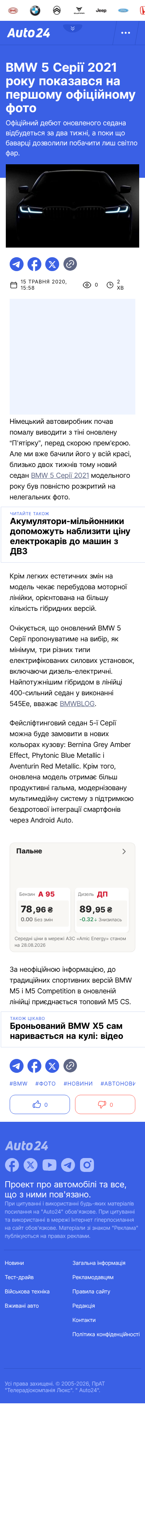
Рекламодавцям (93, 1277)
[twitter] (52, 264)
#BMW (19, 1084)
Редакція (84, 1306)
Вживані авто (22, 1306)
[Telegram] (68, 1165)
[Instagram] (87, 1165)
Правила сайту (92, 1291)
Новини (14, 1263)
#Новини (78, 1084)
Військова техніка (27, 1291)
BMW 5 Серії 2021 (60, 476)
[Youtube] (49, 1165)
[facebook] (34, 264)
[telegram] (17, 264)
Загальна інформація (99, 1263)
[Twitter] (31, 1165)
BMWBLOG (77, 704)
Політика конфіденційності (106, 1334)
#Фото (46, 1084)
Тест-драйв (19, 1277)
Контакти (84, 1320)
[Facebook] (12, 1165)
